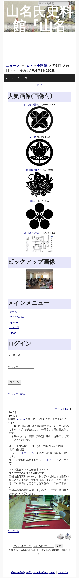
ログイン (63, 572)
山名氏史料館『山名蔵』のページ (39, 33)
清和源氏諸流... (32, 233)
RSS (67, 408)
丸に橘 (32, 137)
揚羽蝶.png (32, 169)
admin (21, 419)
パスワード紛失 (16, 393)
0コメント (13, 531)
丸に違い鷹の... (32, 104)
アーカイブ (56, 408)
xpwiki (13, 322)
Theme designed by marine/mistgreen (33, 572)
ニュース (13, 66)
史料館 (42, 66)
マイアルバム (16, 316)
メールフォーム (25, 453)
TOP (28, 66)
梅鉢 (32, 201)
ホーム (9, 78)
